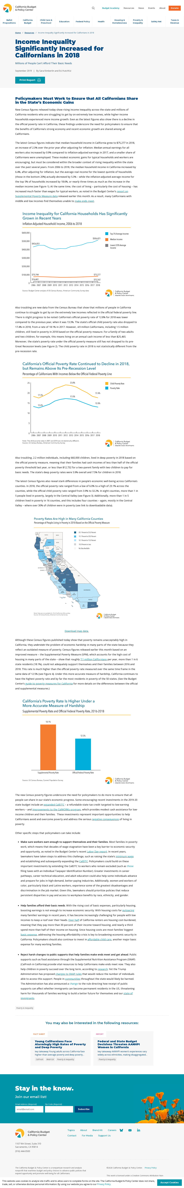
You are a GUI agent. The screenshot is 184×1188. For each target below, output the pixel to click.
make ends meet (84, 201)
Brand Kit (97, 1130)
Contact (71, 1135)
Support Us (104, 1135)
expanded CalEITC (54, 804)
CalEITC (83, 861)
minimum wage (125, 856)
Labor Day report (97, 851)
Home (18, 32)
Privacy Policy (151, 1167)
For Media (87, 1135)
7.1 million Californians (93, 659)
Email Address (26, 1104)
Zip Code (53, 1104)
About (83, 1130)
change (74, 983)
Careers (112, 1130)
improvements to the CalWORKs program (56, 809)
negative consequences (105, 819)
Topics (71, 1130)
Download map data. (77, 631)
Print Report (27, 80)
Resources (29, 32)
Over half (73, 920)
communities (72, 978)
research (103, 969)
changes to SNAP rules (68, 974)
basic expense (29, 934)
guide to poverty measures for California (49, 683)
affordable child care (99, 939)
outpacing (128, 910)
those (130, 866)
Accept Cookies (169, 1182)
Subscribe (84, 1109)
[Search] (93, 8)
